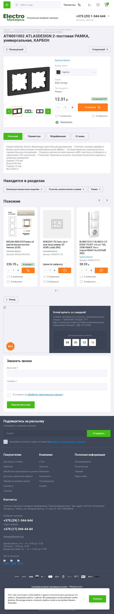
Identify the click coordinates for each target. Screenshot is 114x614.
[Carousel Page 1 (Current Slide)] (55, 290)
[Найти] (16, 4)
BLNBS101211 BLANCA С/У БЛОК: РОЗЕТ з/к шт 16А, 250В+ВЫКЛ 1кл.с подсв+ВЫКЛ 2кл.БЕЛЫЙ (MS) (93, 247)
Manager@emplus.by (13, 536)
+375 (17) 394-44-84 (18, 529)
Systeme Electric (62, 60)
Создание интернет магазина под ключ (49, 587)
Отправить (99, 433)
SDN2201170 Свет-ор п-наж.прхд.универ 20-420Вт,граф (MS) (55, 244)
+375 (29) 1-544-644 (91, 16)
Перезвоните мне (20, 404)
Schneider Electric (13, 251)
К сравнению (65, 116)
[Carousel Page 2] (58, 290)
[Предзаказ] (64, 270)
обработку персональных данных (45, 394)
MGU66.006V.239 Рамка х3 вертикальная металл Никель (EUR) (20, 244)
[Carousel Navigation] (103, 200)
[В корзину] (28, 270)
